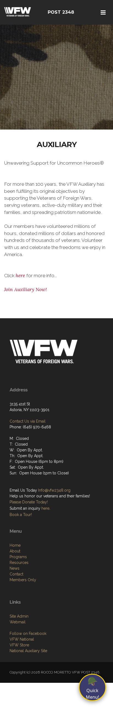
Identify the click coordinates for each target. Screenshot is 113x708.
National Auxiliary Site (28, 651)
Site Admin (19, 616)
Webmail (18, 622)
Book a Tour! (21, 514)
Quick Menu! (92, 687)
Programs (18, 557)
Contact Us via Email (28, 421)
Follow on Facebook (28, 633)
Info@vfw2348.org (54, 490)
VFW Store (19, 645)
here (21, 276)
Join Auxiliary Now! (25, 289)
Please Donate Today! (29, 502)
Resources (19, 562)
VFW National (22, 639)
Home (15, 545)
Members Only (23, 580)
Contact (16, 574)
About (15, 551)
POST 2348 (61, 12)
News (14, 568)
